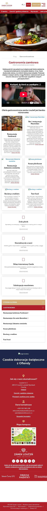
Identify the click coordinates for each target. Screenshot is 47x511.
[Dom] (43, 302)
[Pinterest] (21, 461)
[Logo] (7, 4)
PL (23, 5)
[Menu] (44, 5)
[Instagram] (17, 461)
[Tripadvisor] (33, 461)
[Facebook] (13, 461)
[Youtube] (29, 461)
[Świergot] (25, 461)
